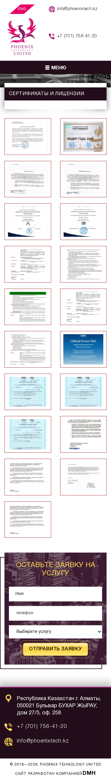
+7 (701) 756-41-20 (77, 36)
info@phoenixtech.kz (77, 9)
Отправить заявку (55, 649)
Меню (58, 68)
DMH (89, 773)
